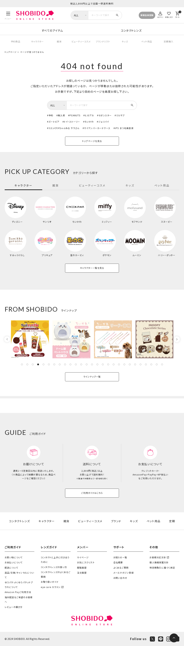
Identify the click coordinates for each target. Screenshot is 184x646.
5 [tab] (43, 364)
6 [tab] (49, 364)
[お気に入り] (169, 14)
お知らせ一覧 (120, 557)
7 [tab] (54, 364)
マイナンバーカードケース (97, 128)
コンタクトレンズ (131, 30)
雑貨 (59, 41)
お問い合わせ (120, 578)
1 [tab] (22, 364)
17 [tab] (108, 364)
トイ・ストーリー (72, 121)
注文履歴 (82, 572)
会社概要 (118, 562)
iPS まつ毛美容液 (124, 128)
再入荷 (61, 115)
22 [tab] (135, 364)
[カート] (177, 14)
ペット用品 (146, 41)
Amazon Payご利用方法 (18, 592)
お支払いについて (14, 562)
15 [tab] (97, 364)
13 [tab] (87, 364)
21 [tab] (130, 364)
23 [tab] (140, 364)
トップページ (11, 51)
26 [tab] (157, 364)
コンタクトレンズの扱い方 (54, 567)
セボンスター (105, 115)
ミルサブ (120, 115)
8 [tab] (60, 364)
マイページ (83, 557)
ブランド (116, 521)
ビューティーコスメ (81, 41)
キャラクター (37, 41)
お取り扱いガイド (49, 581)
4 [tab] (38, 364)
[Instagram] (168, 639)
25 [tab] (151, 364)
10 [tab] (70, 364)
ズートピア (54, 121)
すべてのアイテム (52, 30)
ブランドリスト (103, 41)
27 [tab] (162, 364)
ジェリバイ (103, 121)
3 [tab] (33, 364)
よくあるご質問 (121, 567)
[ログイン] (160, 14)
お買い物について (14, 557)
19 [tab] (119, 364)
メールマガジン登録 (123, 572)
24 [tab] (146, 364)
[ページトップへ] (173, 637)
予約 (51, 115)
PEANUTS (75, 115)
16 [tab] (103, 364)
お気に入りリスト (86, 562)
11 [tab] (76, 364)
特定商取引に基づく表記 (162, 567)
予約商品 (15, 41)
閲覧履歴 (82, 567)
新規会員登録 (147, 15)
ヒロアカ (89, 115)
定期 (172, 521)
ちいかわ (89, 121)
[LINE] (160, 639)
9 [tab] (65, 364)
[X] (152, 639)
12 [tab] (81, 364)
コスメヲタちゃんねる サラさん (64, 128)
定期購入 (168, 41)
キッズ (125, 41)
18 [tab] (113, 364)
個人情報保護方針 (159, 562)
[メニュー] (8, 15)
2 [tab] (27, 364)
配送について (11, 567)
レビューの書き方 (14, 607)
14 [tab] (92, 364)
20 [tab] (124, 364)
